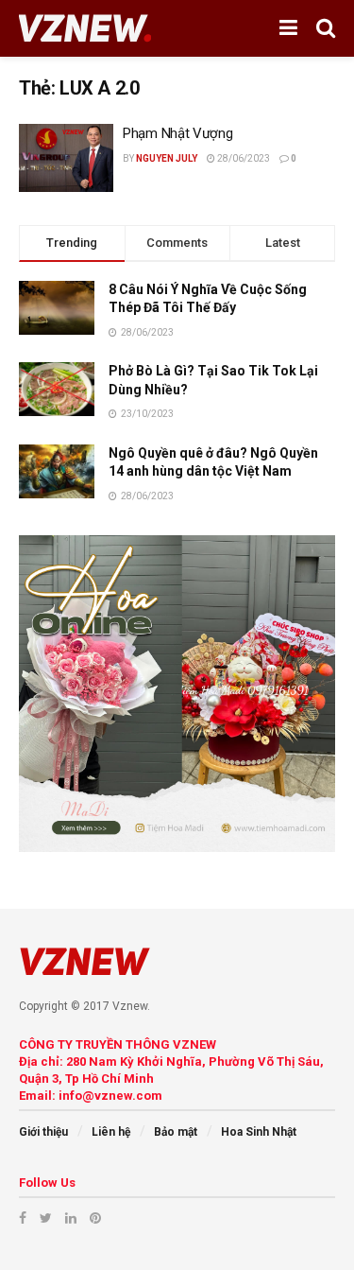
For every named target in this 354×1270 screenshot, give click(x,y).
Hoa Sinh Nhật (258, 1132)
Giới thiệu (43, 1132)
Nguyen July (166, 158)
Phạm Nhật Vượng (178, 133)
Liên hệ (111, 1132)
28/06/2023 (242, 158)
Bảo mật (175, 1132)
